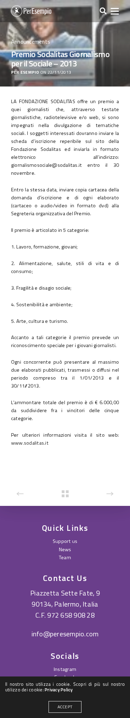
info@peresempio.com (65, 633)
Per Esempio (25, 72)
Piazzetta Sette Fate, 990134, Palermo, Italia (65, 598)
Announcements (30, 41)
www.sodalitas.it (30, 443)
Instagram (65, 669)
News (65, 549)
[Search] (103, 11)
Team (65, 557)
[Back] (65, 493)
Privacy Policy (58, 689)
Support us (65, 541)
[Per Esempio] (31, 11)
